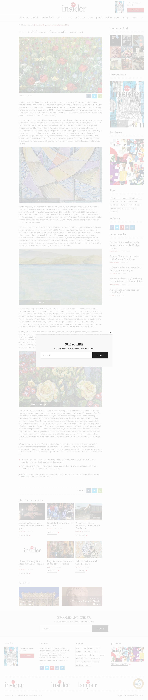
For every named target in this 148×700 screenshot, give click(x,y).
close (111, 332)
